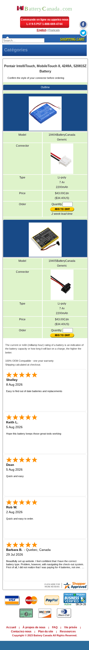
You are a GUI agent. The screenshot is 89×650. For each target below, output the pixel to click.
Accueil (11, 627)
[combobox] (23, 40)
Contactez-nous (21, 631)
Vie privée (70, 627)
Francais (54, 30)
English (41, 30)
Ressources (68, 631)
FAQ (55, 627)
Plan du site (45, 631)
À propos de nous (34, 627)
